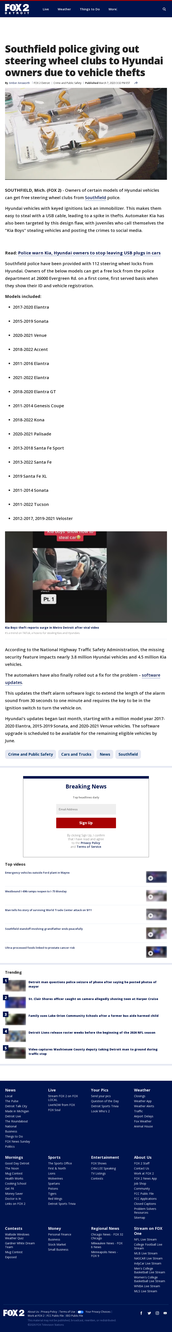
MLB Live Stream (146, 1253)
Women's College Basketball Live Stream (149, 1279)
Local (8, 1096)
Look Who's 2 (100, 1111)
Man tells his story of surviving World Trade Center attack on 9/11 (48, 910)
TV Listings (98, 1173)
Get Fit (9, 1188)
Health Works (14, 1178)
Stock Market (57, 1244)
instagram (157, 1313)
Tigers (52, 1194)
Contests (97, 1178)
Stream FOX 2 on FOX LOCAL (63, 1098)
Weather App (143, 1101)
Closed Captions (145, 1204)
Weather (142, 1090)
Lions (51, 1173)
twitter (149, 1313)
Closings (139, 1096)
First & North (57, 1168)
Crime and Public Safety (67, 83)
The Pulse (11, 1101)
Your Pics (99, 1090)
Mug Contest (14, 1173)
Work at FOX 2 (144, 1173)
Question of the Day (105, 1101)
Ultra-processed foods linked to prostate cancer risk (40, 948)
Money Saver (14, 1194)
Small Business (58, 1249)
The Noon (12, 1168)
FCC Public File (144, 1194)
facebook (141, 1313)
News (105, 754)
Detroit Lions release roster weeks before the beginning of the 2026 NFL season (92, 1032)
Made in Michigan (17, 1111)
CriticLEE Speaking (103, 1168)
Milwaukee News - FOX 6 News (106, 1245)
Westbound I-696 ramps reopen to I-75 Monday (36, 891)
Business (11, 1131)
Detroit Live (13, 1116)
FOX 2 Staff (141, 1163)
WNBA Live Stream (147, 1286)
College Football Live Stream (148, 1246)
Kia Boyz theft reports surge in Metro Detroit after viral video (52, 628)
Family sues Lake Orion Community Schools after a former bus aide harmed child (94, 1016)
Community (142, 1188)
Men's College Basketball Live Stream (149, 1270)
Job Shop (140, 1183)
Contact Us (141, 1168)
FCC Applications (145, 1199)
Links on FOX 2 (15, 1204)
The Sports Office (60, 1163)
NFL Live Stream (145, 1239)
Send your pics (101, 1096)
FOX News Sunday (17, 1141)
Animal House (143, 1126)
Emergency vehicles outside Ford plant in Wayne (37, 872)
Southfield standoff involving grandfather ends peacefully (44, 929)
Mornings (14, 1157)
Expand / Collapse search (164, 9)
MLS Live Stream (145, 1291)
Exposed (11, 1257)
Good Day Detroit (17, 1163)
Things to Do (14, 1136)
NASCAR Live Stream (148, 1258)
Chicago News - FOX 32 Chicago (107, 1236)
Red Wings (55, 1199)
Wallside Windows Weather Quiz (17, 1236)
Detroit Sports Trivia (105, 1106)
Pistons (53, 1188)
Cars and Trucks (76, 754)
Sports (54, 1157)
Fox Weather (142, 1121)
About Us (142, 1157)
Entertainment (105, 1157)
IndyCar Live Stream (147, 1263)
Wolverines (55, 1178)
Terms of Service (89, 847)
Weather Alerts (144, 1106)
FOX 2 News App (145, 1178)
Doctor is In (13, 1199)
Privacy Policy (90, 843)
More (113, 9)
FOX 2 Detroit (42, 83)
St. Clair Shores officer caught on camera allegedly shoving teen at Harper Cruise (93, 999)
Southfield (95, 197)
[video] (156, 877)
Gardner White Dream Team (20, 1245)
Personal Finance (59, 1234)
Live (52, 1090)
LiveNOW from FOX (61, 1105)
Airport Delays (143, 1116)
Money (54, 1228)
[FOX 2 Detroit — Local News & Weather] (19, 9)
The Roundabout (16, 1121)
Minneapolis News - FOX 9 (104, 1254)
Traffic (138, 1111)
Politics (10, 1146)
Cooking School (15, 1183)
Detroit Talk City (16, 1106)
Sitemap (139, 1218)
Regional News (105, 1228)
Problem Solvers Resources (145, 1210)
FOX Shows (99, 1163)
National (11, 1126)
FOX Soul (54, 1110)
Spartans (54, 1183)
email (165, 1313)
